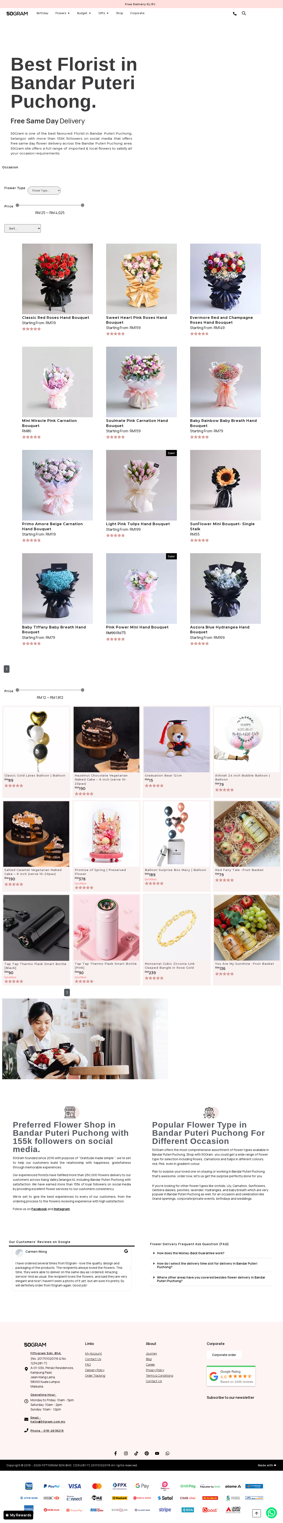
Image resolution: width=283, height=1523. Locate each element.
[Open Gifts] (107, 13)
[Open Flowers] (68, 13)
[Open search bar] (244, 13)
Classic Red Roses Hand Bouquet (55, 318)
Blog (149, 1359)
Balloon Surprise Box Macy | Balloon (175, 870)
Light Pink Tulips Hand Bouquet (138, 524)
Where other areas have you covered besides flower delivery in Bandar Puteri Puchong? (211, 1279)
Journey (151, 1353)
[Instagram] (126, 1453)
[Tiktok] (136, 1453)
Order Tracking (95, 1375)
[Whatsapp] (167, 1453)
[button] (13, 1268)
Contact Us (93, 1359)
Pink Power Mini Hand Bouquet (137, 627)
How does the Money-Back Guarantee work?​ (190, 1253)
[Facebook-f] (115, 1453)
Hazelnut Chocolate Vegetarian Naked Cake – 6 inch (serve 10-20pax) (101, 779)
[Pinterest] (147, 1453)
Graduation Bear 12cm (163, 775)
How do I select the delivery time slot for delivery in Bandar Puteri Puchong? (207, 1265)
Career (150, 1364)
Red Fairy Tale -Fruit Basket (239, 870)
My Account (93, 1353)
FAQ (88, 1364)
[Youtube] (157, 1453)
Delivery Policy (94, 1370)
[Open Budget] (89, 13)
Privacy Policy (155, 1370)
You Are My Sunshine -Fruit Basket (244, 963)
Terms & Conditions (159, 1375)
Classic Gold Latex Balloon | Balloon (34, 775)
